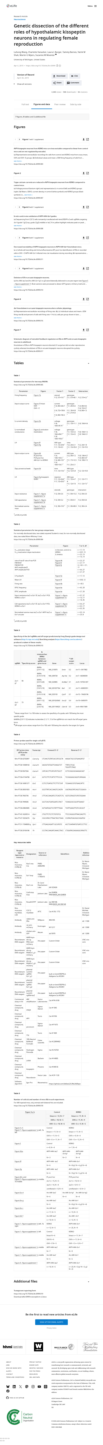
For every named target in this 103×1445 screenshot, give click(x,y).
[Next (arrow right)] (4, 1440)
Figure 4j (58, 565)
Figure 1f (37, 404)
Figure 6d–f (19, 1216)
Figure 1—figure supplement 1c (40, 507)
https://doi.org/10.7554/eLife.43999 (40, 65)
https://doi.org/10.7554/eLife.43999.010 (28, 645)
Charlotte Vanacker (37, 52)
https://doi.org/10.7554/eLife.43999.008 (28, 228)
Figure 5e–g (19, 1200)
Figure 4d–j (19, 1177)
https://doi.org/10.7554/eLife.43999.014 (28, 290)
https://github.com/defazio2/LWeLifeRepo (65, 1084)
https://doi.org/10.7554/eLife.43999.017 (28, 351)
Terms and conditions (15, 1377)
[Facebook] (8, 1392)
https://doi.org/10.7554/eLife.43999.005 (28, 385)
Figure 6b (58, 584)
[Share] (4, 1438)
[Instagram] (33, 1387)
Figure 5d (37, 468)
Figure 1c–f (19, 1128)
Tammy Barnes (70, 52)
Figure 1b (37, 395)
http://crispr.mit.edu (30, 639)
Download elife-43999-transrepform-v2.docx (30, 1297)
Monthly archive (36, 1368)
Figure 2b (37, 421)
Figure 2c (37, 429)
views (56, 92)
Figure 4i (58, 563)
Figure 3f (37, 442)
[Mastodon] (27, 1387)
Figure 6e (58, 587)
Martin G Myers (27, 55)
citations (83, 92)
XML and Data (34, 1377)
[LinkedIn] (14, 1387)
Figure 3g (37, 445)
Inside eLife (34, 1365)
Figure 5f (58, 580)
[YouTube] (39, 1387)
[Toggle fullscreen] (6, 1438)
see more (17, 161)
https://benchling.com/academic (68, 639)
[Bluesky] (8, 1387)
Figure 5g (37, 477)
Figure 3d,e (19, 1151)
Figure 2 (18, 1143)
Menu (90, 6)
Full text (25, 104)
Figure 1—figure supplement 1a (40, 495)
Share (59, 82)
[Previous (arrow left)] (1, 1440)
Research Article (21, 16)
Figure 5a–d (19, 1192)
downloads (69, 92)
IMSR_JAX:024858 (59, 894)
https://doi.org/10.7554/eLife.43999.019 (28, 1294)
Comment (75, 83)
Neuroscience (19, 19)
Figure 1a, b (30, 1112)
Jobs (8, 1365)
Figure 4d (37, 453)
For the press (34, 1371)
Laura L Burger (54, 52)
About (8, 1362)
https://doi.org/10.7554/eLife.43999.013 (28, 744)
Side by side (75, 104)
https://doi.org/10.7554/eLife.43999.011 (28, 259)
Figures (42, 104)
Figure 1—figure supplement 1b (40, 501)
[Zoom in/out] (9, 1438)
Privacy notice (51, 1328)
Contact (9, 1374)
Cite (76, 76)
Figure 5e (58, 576)
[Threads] (45, 1387)
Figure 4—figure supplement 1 (26, 1263)
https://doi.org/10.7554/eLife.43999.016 (28, 321)
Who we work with (13, 1368)
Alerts (8, 1371)
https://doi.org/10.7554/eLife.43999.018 (28, 1106)
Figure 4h (58, 560)
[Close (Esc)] (1, 1438)
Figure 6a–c (19, 1208)
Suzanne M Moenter (45, 55)
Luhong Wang (20, 52)
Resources (33, 1374)
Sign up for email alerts (51, 1322)
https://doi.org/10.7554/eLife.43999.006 (28, 539)
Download (61, 76)
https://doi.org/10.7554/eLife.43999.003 (28, 164)
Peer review (60, 104)
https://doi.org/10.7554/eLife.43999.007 (28, 198)
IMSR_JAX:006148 (59, 904)
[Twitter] (20, 1387)
